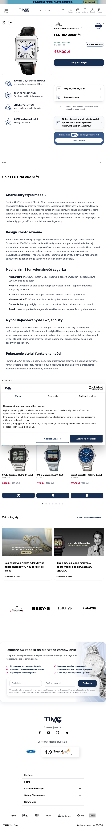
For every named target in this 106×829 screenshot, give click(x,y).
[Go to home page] (24, 10)
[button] (27, 50)
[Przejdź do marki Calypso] (89, 608)
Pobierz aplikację (79, 140)
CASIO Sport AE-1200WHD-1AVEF (17, 475)
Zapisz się (87, 683)
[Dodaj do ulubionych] (11, 22)
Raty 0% (82, 89)
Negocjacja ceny (82, 97)
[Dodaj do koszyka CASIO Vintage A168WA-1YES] (52, 495)
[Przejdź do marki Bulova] (65, 608)
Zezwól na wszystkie (86, 438)
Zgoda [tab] (18, 396)
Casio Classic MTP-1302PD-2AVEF (86, 475)
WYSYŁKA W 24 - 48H (95, 44)
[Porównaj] (5, 22)
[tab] (53, 162)
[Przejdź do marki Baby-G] (41, 608)
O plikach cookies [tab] (87, 396)
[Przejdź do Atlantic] (16, 608)
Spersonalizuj (51, 438)
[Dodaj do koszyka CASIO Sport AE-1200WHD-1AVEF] (18, 495)
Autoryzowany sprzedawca (66, 28)
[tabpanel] (53, 271)
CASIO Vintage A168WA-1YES (49, 475)
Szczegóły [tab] (53, 396)
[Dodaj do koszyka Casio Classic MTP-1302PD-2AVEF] (87, 495)
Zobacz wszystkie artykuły (90, 517)
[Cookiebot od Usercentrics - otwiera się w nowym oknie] (91, 388)
